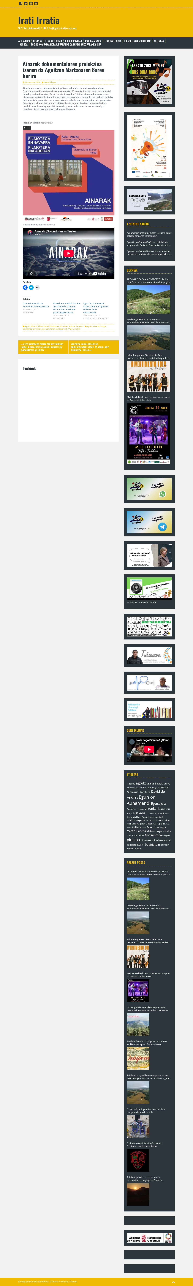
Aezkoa (131, 783)
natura (141, 835)
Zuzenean (159, 41)
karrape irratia (161, 823)
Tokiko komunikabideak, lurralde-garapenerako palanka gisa (66, 44)
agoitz (89, 326)
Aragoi (103, 326)
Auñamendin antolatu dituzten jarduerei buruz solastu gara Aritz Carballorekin (149, 234)
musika (167, 831)
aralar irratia (155, 783)
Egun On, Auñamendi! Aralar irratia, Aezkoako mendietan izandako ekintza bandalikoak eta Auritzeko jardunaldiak (149, 253)
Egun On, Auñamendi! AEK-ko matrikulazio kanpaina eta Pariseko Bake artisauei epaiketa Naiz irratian (149, 244)
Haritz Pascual (142, 817)
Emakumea (54, 326)
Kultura (72, 326)
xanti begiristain (148, 845)
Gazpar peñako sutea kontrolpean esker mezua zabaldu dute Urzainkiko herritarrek (147, 1009)
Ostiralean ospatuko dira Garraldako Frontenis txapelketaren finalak (144, 1145)
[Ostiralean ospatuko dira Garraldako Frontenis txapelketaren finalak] (138, 1160)
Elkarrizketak (53, 41)
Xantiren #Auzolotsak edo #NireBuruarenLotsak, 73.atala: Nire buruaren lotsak (90, 347)
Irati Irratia (39, 19)
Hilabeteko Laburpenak (137, 41)
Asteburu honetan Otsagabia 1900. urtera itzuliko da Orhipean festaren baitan (147, 1043)
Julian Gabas (146, 823)
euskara (139, 813)
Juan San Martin (48, 329)
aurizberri (131, 787)
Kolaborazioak (73, 41)
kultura (136, 827)
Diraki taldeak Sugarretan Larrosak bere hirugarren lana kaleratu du (146, 1111)
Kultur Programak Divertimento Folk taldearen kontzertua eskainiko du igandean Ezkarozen (148, 357)
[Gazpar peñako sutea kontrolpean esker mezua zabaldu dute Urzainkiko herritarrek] (138, 1024)
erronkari (37, 329)
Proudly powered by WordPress (33, 1281)
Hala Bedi (159, 813)
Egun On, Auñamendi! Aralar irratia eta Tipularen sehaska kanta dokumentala (96, 308)
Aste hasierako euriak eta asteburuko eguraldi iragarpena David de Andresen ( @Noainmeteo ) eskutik (42, 347)
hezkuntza (154, 817)
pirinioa (133, 839)
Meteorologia (154, 831)
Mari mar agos (156, 827)
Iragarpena (142, 820)
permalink (75, 329)
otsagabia (166, 835)
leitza (144, 828)
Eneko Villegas (50, 82)
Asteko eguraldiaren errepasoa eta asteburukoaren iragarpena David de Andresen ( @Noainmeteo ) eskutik (144, 1179)
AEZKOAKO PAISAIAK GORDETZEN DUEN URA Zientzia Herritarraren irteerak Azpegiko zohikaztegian (148, 281)
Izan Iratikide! (113, 41)
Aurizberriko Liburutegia (146, 787)
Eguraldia (158, 803)
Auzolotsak (163, 787)
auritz (167, 783)
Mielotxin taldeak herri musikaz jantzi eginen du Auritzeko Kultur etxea (148, 398)
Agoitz (27, 326)
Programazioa (93, 41)
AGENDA (24, 44)
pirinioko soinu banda (153, 840)
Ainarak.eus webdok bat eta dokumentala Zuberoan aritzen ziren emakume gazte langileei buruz (66, 308)
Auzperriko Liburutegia (138, 791)
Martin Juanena (136, 831)
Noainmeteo (153, 835)
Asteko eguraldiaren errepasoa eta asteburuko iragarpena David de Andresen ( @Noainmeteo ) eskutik (148, 321)
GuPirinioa (150, 813)
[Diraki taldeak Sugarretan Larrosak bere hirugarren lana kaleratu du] (138, 1126)
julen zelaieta (133, 823)
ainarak (96, 326)
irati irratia (153, 820)
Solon (62, 1281)
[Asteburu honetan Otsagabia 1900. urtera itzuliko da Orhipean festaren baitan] (138, 1058)
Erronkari (64, 326)
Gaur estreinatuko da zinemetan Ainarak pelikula (36, 305)
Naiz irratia (132, 835)
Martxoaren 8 (61, 329)
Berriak (37, 41)
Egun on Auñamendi (141, 800)
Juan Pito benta (165, 820)
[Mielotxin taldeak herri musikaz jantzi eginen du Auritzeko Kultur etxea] (148, 433)
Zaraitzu (79, 326)
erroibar (140, 809)
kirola (129, 828)
